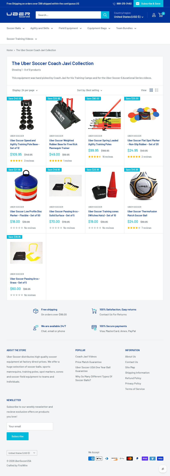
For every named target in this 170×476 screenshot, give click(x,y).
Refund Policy (133, 378)
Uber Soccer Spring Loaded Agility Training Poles (103, 142)
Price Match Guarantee (88, 361)
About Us (130, 356)
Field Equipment (68, 28)
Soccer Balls (14, 28)
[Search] (105, 15)
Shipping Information (137, 372)
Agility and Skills (39, 28)
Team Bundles (124, 28)
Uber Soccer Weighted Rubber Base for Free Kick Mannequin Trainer (63, 144)
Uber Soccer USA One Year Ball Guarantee (93, 369)
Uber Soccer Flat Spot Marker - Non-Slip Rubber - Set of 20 (144, 142)
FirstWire (23, 465)
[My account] (154, 15)
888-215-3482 (124, 3)
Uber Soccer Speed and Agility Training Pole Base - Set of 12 (24, 144)
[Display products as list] (156, 90)
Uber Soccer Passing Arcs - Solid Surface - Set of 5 (64, 213)
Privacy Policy (133, 383)
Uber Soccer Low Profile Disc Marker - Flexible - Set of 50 (26, 213)
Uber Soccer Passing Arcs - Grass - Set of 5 (25, 280)
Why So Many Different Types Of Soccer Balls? (93, 378)
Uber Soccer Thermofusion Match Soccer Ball (142, 213)
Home (10, 50)
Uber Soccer (17, 136)
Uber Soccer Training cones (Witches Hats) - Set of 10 (103, 213)
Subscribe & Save (150, 3)
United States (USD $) (19, 453)
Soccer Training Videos (20, 38)
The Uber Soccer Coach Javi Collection (36, 50)
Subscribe (18, 436)
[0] (161, 15)
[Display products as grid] (151, 90)
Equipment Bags (97, 28)
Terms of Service (135, 388)
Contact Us (131, 361)
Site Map (130, 367)
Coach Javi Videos (86, 356)
